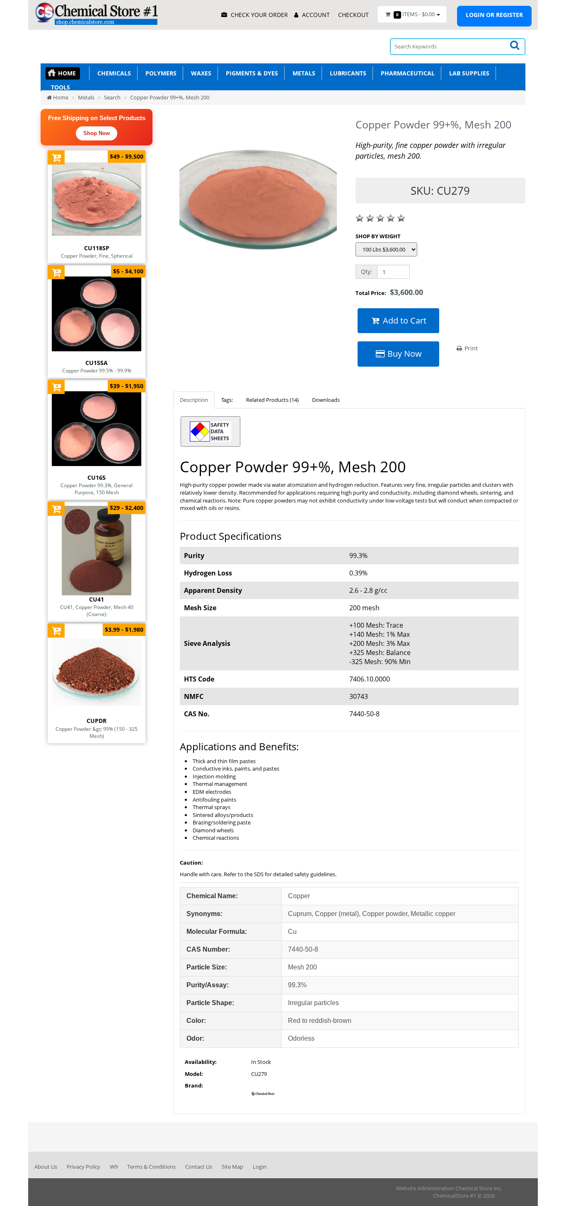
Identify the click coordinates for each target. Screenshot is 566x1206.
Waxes (199, 73)
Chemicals (112, 73)
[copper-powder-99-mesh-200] (258, 203)
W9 (114, 1166)
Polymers (159, 73)
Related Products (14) (272, 400)
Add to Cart (403, 320)
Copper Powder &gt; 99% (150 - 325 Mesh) (97, 732)
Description (194, 400)
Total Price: (389, 292)
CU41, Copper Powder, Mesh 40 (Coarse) (96, 610)
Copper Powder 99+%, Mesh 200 (169, 97)
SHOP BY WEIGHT (378, 236)
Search (112, 97)
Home (67, 73)
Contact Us (198, 1166)
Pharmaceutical (406, 73)
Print (470, 348)
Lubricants (346, 73)
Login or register (494, 15)
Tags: (227, 400)
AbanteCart (517, 1188)
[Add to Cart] (56, 157)
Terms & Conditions (151, 1166)
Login (259, 1166)
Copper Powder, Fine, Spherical (97, 255)
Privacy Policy (83, 1166)
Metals (302, 73)
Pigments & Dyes (250, 73)
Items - (415, 14)
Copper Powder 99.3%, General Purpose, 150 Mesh (96, 488)
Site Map (232, 1166)
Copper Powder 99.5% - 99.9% (96, 370)
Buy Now (403, 353)
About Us (45, 1166)
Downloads (326, 400)
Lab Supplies (467, 73)
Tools (59, 87)
